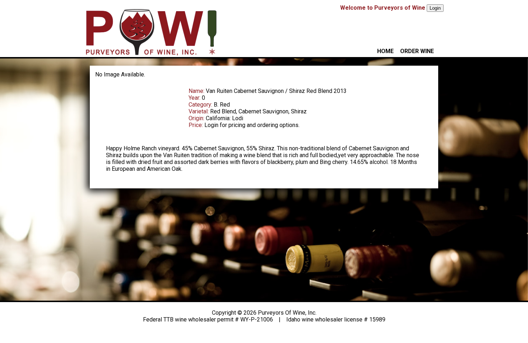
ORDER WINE (417, 51)
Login (435, 8)
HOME (385, 51)
